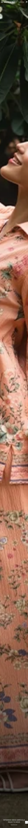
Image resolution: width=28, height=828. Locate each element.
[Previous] (2, 414)
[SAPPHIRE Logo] (9, 2)
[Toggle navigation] (2, 2)
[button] (21, 2)
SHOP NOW (14, 825)
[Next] (26, 414)
